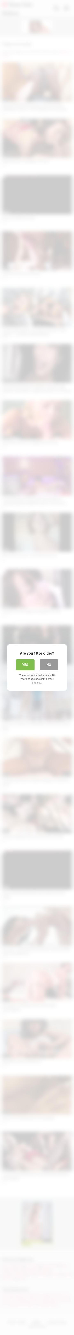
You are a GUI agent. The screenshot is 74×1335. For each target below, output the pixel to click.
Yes (25, 665)
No (48, 665)
